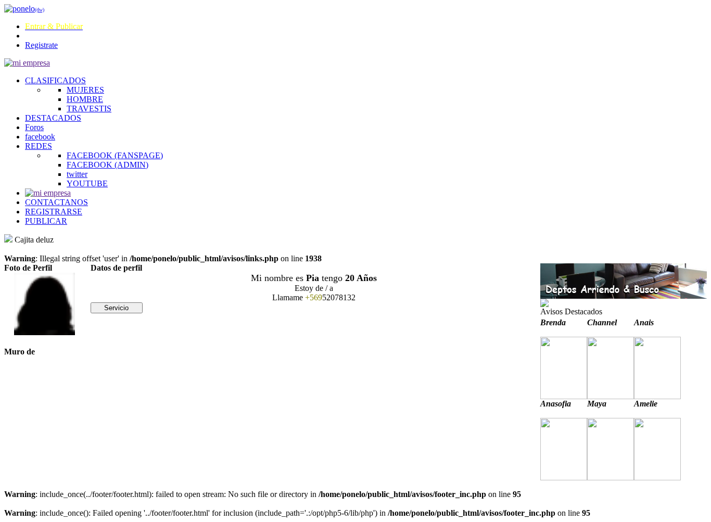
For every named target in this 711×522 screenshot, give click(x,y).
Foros (34, 127)
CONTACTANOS (56, 202)
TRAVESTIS (89, 108)
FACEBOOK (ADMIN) (107, 164)
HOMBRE (85, 99)
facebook (40, 136)
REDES (38, 146)
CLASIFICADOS (55, 80)
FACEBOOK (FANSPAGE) (115, 155)
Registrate (41, 45)
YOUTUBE (87, 183)
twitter (77, 174)
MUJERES (85, 89)
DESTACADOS (53, 117)
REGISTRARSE (53, 211)
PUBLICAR (46, 221)
